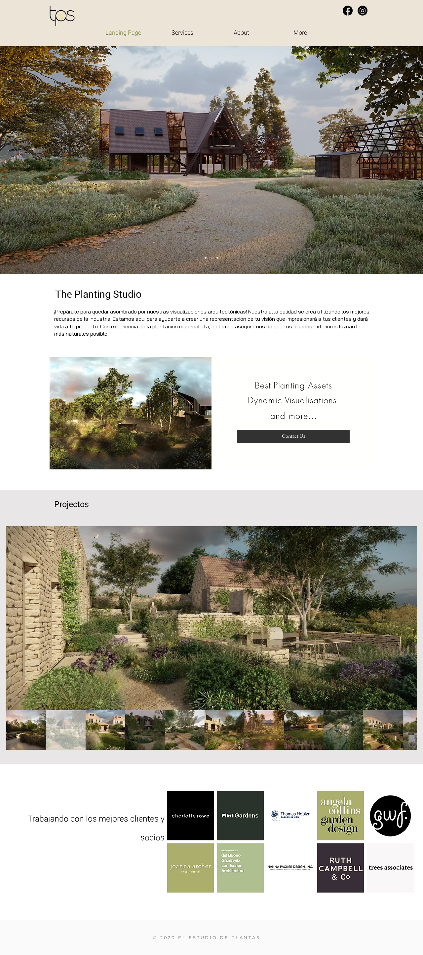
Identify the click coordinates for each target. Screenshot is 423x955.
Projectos (71, 504)
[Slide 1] (206, 258)
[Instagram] (362, 11)
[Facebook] (348, 11)
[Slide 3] (217, 258)
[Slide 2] (211, 258)
